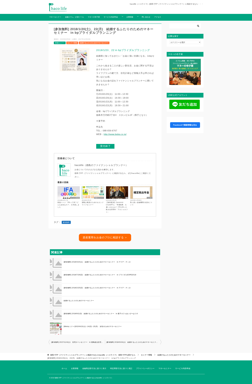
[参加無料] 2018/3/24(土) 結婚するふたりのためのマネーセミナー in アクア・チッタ (97, 262)
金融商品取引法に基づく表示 (94, 368)
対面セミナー (59, 43)
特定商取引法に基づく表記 (121, 368)
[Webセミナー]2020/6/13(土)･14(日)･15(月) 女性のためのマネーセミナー (93, 326)
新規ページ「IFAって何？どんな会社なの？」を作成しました (68, 205)
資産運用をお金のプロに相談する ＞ (105, 237)
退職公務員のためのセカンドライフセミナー (93, 204)
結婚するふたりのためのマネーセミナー (94, 43)
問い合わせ (146, 17)
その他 (149, 198)
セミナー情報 (72, 43)
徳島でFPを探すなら (92, 355)
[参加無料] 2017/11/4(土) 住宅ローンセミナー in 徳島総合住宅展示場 (78, 342)
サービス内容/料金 (111, 17)
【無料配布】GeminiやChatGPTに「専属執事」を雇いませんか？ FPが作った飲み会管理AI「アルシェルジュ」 (117, 207)
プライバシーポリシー (145, 368)
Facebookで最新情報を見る (185, 125)
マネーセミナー (55, 17)
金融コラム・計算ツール (74, 17)
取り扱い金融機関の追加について (141, 204)
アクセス (157, 17)
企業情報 (129, 17)
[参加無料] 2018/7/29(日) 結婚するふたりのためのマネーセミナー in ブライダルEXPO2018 (100, 275)
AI (127, 198)
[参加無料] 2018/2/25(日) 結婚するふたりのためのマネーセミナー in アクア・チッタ (97, 288)
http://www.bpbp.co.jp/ (115, 134)
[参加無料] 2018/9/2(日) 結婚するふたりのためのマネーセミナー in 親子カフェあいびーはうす (101, 314)
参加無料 (66, 222)
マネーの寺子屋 (94, 17)
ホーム (64, 368)
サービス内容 (74, 198)
